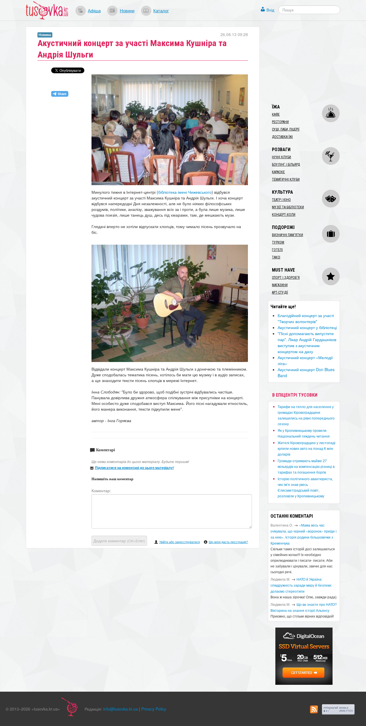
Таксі (276, 257)
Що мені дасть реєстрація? (228, 541)
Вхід (270, 10)
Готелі (277, 250)
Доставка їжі (282, 137)
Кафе (276, 114)
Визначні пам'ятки (287, 235)
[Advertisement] (310, 62)
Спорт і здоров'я (286, 278)
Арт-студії (280, 292)
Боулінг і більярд (286, 165)
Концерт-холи (283, 215)
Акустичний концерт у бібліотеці (307, 327)
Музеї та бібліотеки (288, 207)
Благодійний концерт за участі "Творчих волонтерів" (306, 318)
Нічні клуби (281, 157)
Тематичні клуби (286, 179)
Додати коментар (119, 540)
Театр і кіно (281, 200)
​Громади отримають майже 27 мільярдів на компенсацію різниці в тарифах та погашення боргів (306, 466)
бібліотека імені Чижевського (185, 192)
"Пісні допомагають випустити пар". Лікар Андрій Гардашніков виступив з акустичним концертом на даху (307, 342)
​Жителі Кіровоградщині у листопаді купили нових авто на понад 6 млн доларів (306, 448)
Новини (127, 10)
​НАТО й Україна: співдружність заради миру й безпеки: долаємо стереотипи (301, 585)
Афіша (94, 10)
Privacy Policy (153, 709)
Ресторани (280, 122)
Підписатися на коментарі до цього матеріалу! (134, 467)
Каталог (161, 10)
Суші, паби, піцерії (285, 129)
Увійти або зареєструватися (179, 541)
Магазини (280, 285)
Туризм (278, 242)
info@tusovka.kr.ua (120, 709)
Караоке (278, 172)
